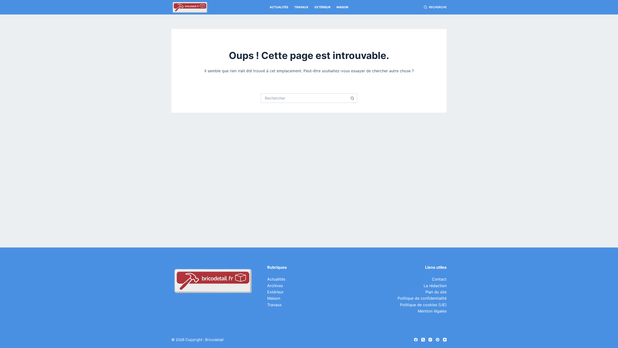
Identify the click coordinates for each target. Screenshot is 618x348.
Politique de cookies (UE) (423, 304)
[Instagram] (430, 339)
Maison (342, 7)
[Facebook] (416, 339)
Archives (275, 285)
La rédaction (435, 285)
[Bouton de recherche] (352, 98)
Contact (439, 279)
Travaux (301, 7)
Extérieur (322, 7)
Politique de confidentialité (422, 298)
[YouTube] (445, 339)
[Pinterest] (437, 339)
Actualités (279, 7)
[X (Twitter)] (423, 339)
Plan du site (436, 292)
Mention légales (432, 311)
